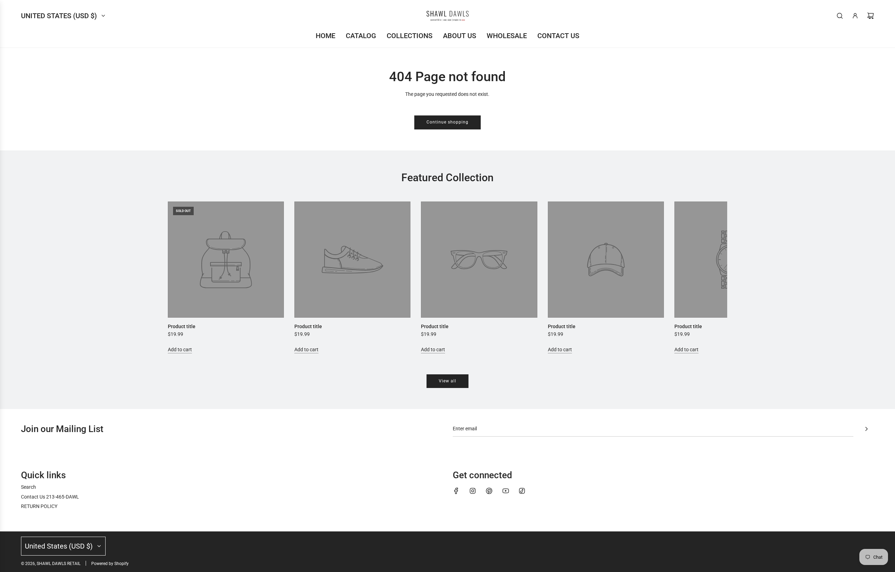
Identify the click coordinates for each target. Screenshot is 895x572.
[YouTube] (505, 491)
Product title (181, 326)
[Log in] (855, 15)
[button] (180, 277)
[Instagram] (472, 491)
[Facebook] (456, 491)
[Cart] (870, 15)
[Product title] (226, 260)
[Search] (839, 15)
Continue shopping (447, 122)
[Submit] (866, 429)
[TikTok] (522, 491)
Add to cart (180, 349)
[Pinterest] (489, 491)
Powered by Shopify (110, 563)
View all (447, 381)
